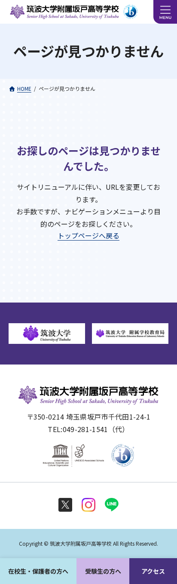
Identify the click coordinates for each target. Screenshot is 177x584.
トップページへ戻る (88, 235)
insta (88, 505)
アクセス (153, 571)
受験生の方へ (103, 571)
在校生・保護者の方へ (38, 571)
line (112, 505)
